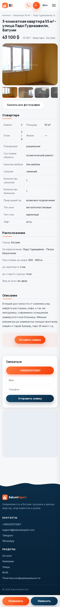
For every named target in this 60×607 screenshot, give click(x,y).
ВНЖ (5, 572)
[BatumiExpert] (7, 5)
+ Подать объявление (36, 5)
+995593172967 (28, 5)
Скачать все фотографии (23, 104)
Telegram (7, 535)
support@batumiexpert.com (18, 529)
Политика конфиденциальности (21, 578)
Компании (8, 561)
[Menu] (54, 5)
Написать (44, 601)
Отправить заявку (30, 398)
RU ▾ (45, 5)
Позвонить (15, 601)
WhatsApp (8, 541)
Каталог (6, 15)
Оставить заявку (30, 339)
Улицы (6, 567)
